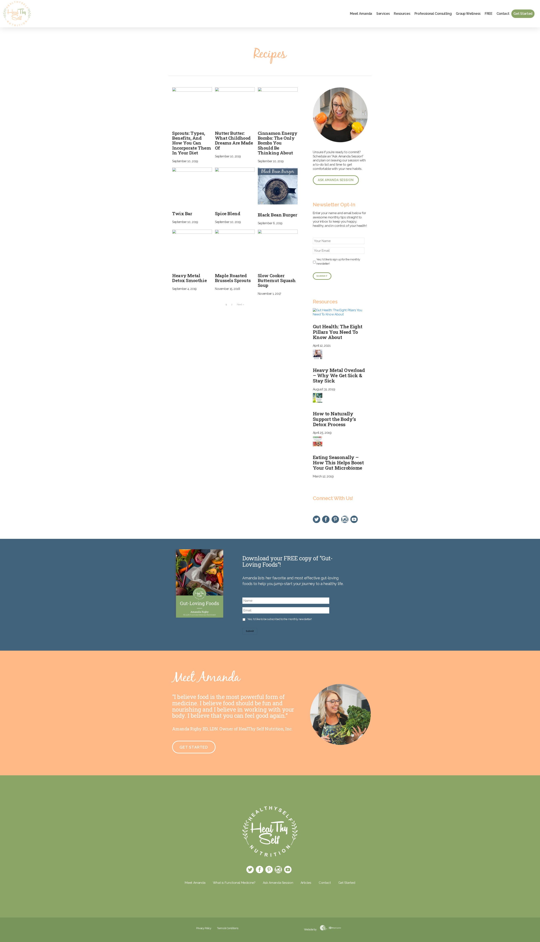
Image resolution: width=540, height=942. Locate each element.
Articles (306, 883)
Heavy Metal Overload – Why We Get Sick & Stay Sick (339, 375)
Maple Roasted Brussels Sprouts (233, 278)
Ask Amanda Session (336, 180)
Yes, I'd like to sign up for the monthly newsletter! (338, 261)
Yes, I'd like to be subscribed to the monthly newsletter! (279, 619)
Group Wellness (468, 14)
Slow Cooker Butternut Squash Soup (277, 280)
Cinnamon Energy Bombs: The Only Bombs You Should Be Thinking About (277, 142)
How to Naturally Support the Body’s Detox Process (334, 418)
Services (383, 14)
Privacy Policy (203, 928)
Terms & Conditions (227, 928)
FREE (488, 14)
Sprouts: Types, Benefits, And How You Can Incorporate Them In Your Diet (191, 142)
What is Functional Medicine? (234, 883)
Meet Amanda (361, 14)
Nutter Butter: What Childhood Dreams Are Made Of (234, 140)
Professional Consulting (433, 14)
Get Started (522, 14)
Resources (402, 14)
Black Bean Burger (277, 215)
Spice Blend (227, 213)
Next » (240, 304)
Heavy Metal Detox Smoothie (189, 278)
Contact (503, 14)
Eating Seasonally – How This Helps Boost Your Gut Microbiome (338, 462)
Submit (322, 275)
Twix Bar (182, 213)
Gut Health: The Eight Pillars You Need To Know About (337, 331)
